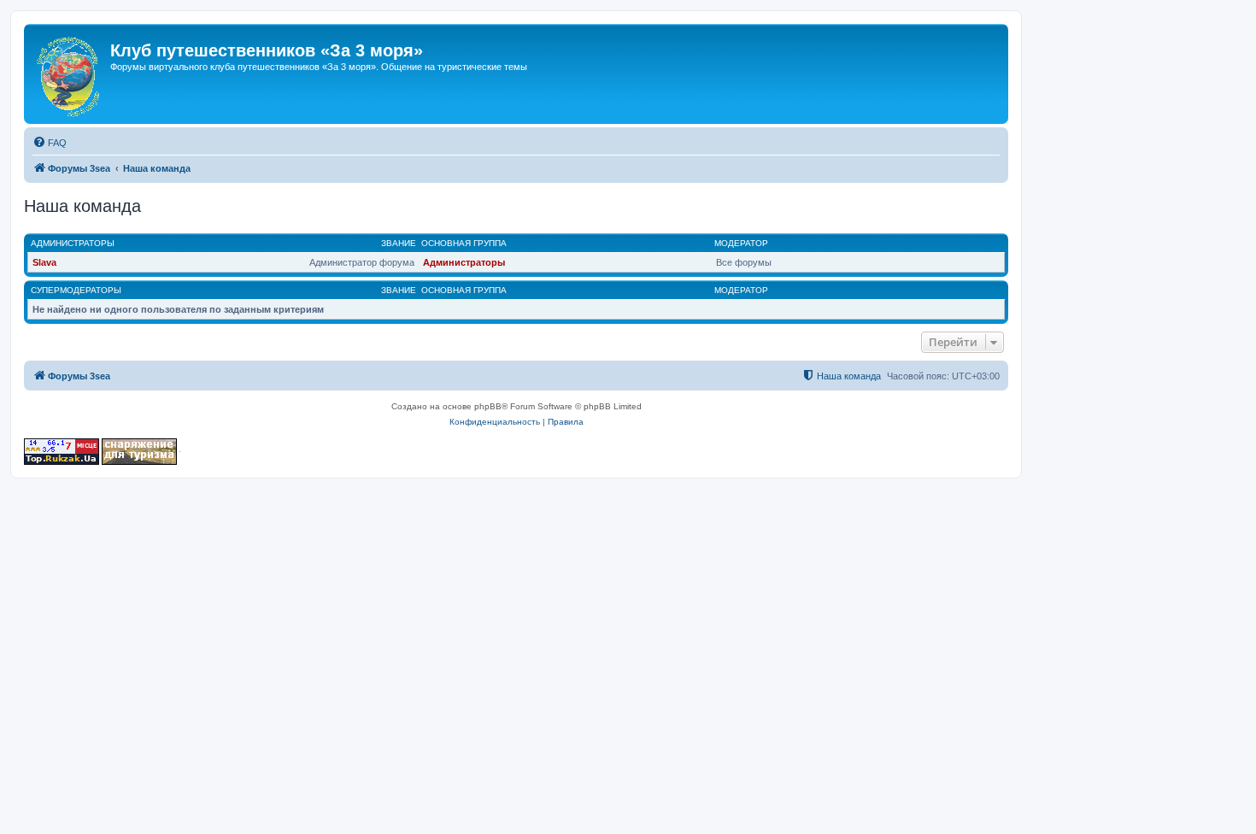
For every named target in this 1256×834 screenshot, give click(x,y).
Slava (44, 262)
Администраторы (72, 243)
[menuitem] (49, 142)
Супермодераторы (76, 290)
